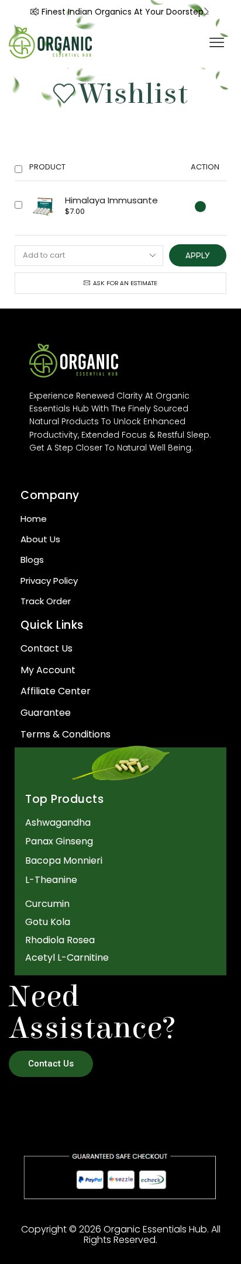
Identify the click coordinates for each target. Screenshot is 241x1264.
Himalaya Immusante (111, 200)
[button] (34, 11)
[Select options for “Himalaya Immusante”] (200, 207)
